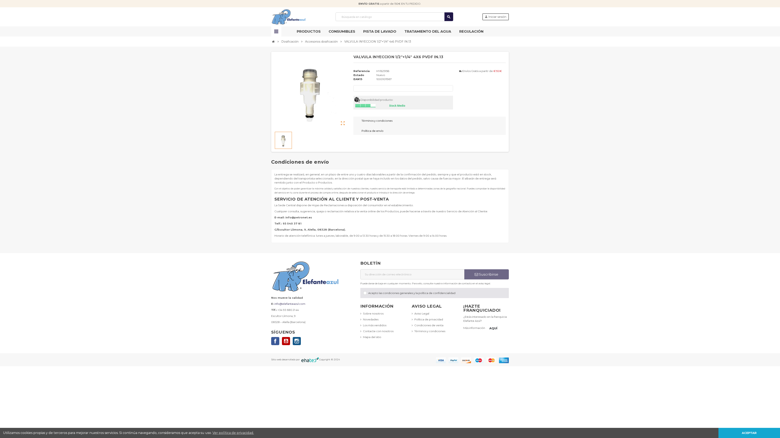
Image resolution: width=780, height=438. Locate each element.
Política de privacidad (428, 319)
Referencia (361, 71)
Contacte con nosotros (378, 331)
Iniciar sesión (495, 17)
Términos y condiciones (429, 331)
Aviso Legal (421, 313)
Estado (358, 75)
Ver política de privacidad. (233, 433)
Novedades (370, 319)
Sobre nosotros (373, 313)
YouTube (286, 341)
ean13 (357, 79)
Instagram (297, 341)
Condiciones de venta (428, 325)
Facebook (275, 341)
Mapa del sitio (372, 337)
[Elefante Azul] (289, 16)
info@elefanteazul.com (289, 303)
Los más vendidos (374, 325)
